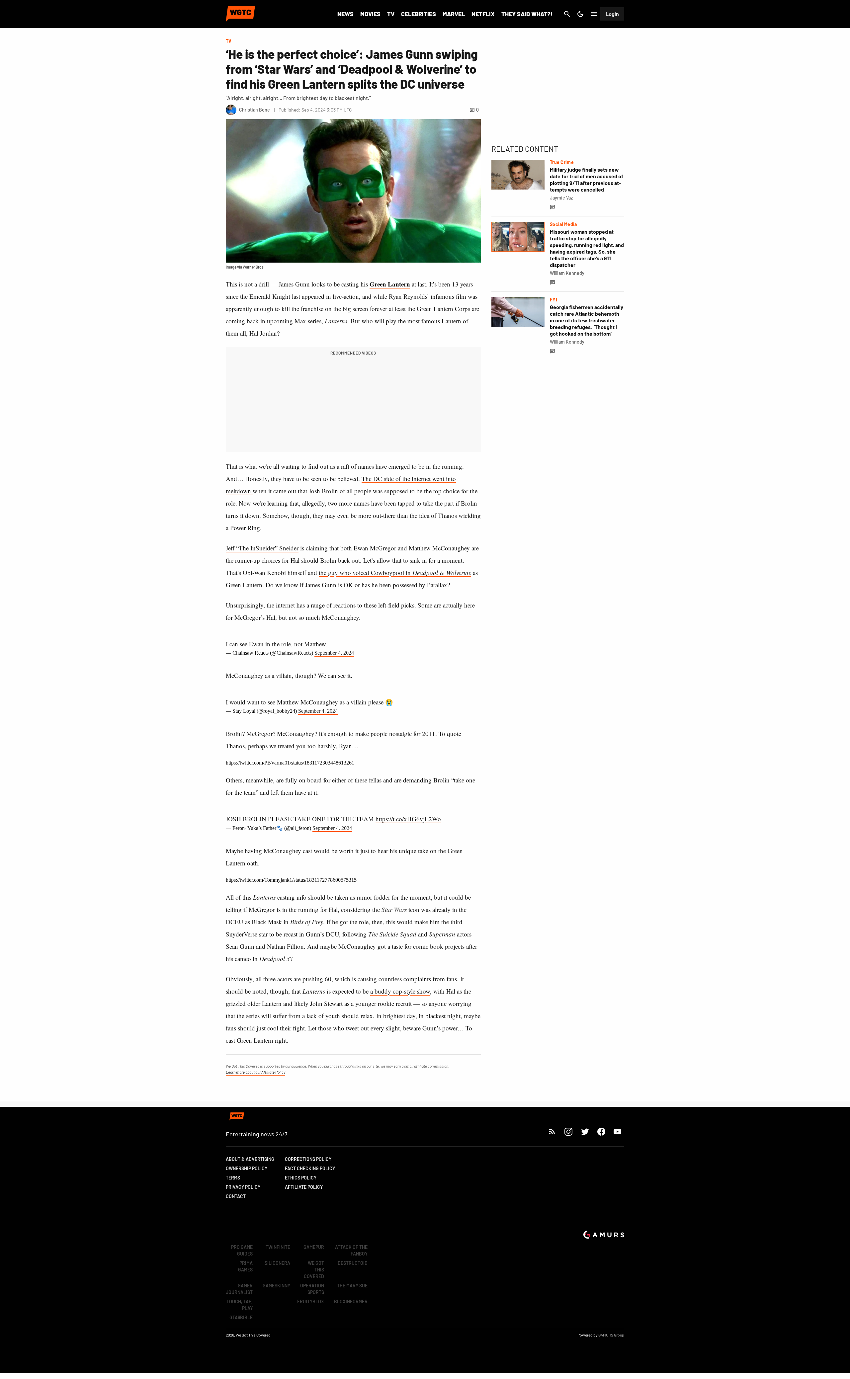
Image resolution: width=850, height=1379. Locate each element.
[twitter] (585, 1131)
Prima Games (245, 1266)
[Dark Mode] (580, 14)
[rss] (552, 1131)
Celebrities (418, 14)
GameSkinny (276, 1285)
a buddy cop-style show (400, 991)
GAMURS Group (611, 1335)
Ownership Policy (246, 1168)
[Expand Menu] (593, 14)
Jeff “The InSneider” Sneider (262, 548)
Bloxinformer (351, 1301)
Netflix (483, 14)
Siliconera (277, 1263)
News (345, 14)
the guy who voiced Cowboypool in (395, 572)
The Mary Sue (352, 1285)
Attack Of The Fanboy (351, 1250)
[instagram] (568, 1131)
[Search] (567, 14)
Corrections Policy (308, 1159)
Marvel (454, 14)
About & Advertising (250, 1159)
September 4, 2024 (334, 653)
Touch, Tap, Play (239, 1305)
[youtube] (618, 1131)
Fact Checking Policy (310, 1168)
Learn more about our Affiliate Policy (255, 1072)
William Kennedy (567, 273)
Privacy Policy (243, 1187)
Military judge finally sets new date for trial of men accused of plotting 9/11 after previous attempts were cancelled (586, 179)
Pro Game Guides (242, 1250)
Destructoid (353, 1263)
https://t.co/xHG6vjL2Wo (408, 819)
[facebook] (601, 1131)
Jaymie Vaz (561, 198)
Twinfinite (278, 1247)
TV (390, 14)
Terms (233, 1177)
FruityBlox (310, 1301)
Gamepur (313, 1247)
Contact (236, 1196)
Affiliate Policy (304, 1187)
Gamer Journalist (239, 1289)
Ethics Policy (300, 1177)
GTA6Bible (241, 1317)
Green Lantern (390, 284)
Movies (370, 14)
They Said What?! (526, 14)
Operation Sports (312, 1289)
